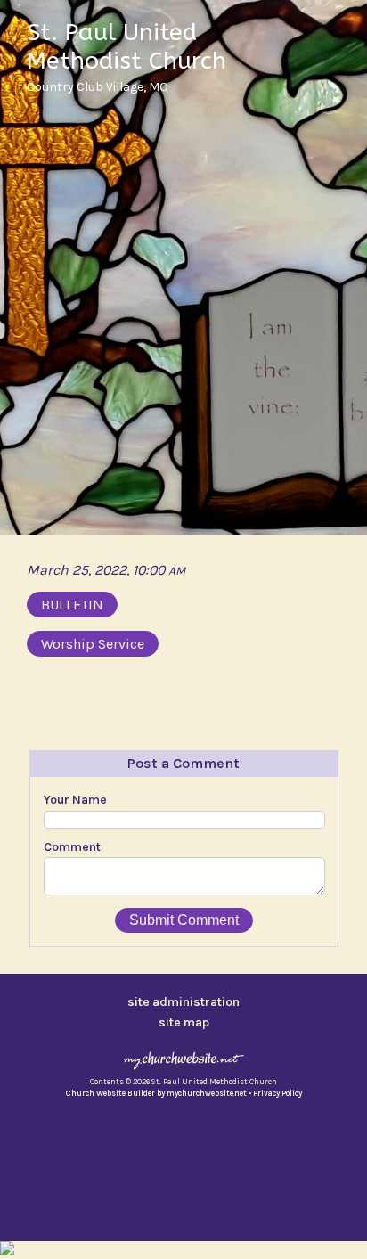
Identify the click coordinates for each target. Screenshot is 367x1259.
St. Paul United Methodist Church (126, 46)
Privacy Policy (277, 1093)
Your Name (75, 799)
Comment (72, 846)
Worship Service (92, 643)
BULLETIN (72, 604)
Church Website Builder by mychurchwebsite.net (156, 1093)
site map (184, 1022)
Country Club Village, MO (97, 86)
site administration (183, 1002)
